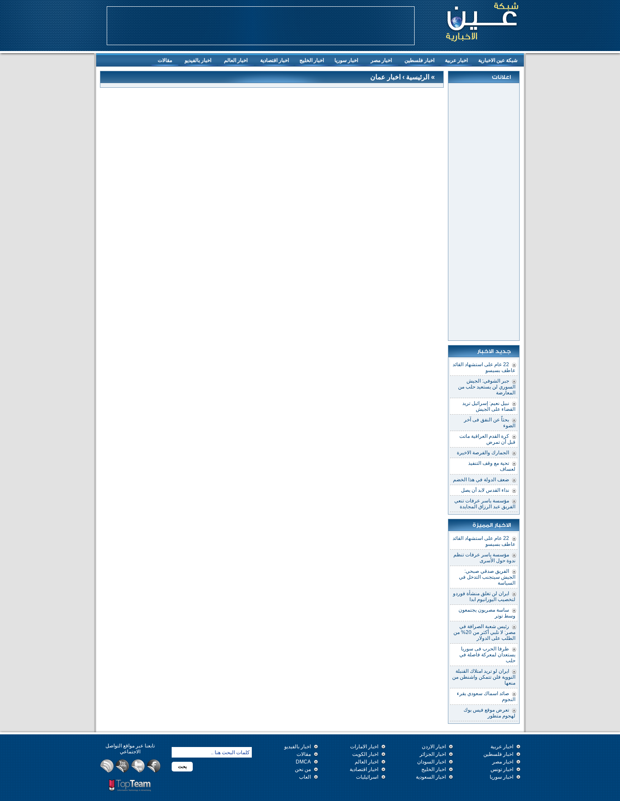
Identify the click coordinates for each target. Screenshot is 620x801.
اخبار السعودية (431, 777)
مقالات (165, 60)
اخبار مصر (381, 60)
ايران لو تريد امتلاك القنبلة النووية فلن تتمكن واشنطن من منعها (483, 677)
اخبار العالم (236, 60)
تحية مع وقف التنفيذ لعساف (491, 466)
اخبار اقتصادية (274, 60)
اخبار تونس (502, 769)
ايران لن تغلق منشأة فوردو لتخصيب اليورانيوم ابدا (484, 596)
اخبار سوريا (346, 60)
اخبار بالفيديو (198, 60)
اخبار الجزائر (433, 754)
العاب (305, 777)
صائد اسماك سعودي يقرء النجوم (486, 696)
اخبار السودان (431, 762)
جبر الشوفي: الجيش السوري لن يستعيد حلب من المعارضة (486, 387)
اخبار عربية (458, 61)
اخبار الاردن (434, 747)
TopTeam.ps (130, 786)
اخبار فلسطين (419, 60)
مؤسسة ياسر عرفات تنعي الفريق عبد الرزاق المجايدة (484, 504)
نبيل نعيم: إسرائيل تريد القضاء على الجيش (488, 406)
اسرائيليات (367, 777)
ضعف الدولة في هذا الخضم (481, 480)
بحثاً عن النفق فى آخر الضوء (489, 423)
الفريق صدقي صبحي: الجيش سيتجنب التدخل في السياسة (487, 577)
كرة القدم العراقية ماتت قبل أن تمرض (487, 439)
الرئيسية (416, 77)
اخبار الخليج (313, 61)
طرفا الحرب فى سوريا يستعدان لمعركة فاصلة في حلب (487, 654)
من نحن (303, 769)
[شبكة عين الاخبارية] (482, 21)
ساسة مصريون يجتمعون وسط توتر (486, 613)
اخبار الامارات (364, 747)
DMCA (303, 762)
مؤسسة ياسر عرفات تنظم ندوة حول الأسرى (484, 558)
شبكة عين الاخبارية (498, 60)
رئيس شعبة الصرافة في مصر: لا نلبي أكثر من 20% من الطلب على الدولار (484, 632)
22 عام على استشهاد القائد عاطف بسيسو (484, 367)
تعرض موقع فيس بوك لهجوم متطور (489, 713)
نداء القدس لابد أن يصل (485, 490)
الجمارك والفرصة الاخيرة (483, 453)
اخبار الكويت (365, 754)
